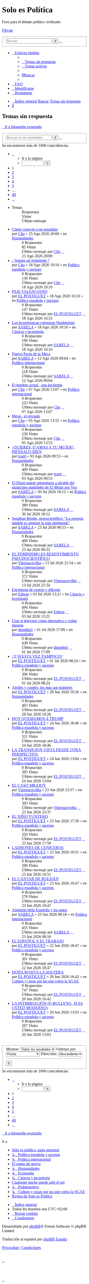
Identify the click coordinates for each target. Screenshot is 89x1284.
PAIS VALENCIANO (29, 291)
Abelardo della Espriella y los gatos (39, 910)
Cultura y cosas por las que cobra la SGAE (45, 981)
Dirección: (49, 1054)
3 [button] (13, 177)
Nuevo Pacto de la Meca (31, 354)
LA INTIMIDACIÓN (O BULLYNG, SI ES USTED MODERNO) (47, 1005)
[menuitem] (39, 62)
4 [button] (13, 181)
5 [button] (13, 186)
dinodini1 (25, 630)
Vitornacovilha (29, 563)
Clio (21, 234)
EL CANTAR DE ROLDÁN (35, 879)
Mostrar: (13, 1049)
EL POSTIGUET (32, 296)
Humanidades (22, 238)
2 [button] (13, 172)
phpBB (35, 1226)
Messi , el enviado (26, 416)
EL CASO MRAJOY (29, 785)
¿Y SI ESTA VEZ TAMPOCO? (37, 656)
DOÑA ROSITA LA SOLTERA (38, 972)
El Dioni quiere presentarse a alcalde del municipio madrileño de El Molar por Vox (44, 485)
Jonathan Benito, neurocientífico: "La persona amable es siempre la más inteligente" (47, 520)
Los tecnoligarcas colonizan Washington (43, 323)
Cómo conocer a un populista (35, 229)
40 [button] (14, 195)
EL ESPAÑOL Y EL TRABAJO (38, 941)
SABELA (26, 327)
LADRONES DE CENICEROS (38, 848)
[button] (13, 154)
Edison (23, 594)
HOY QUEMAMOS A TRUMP (37, 719)
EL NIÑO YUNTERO (30, 816)
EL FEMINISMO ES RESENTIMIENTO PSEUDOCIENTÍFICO (45, 556)
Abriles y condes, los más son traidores (42, 687)
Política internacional (28, 363)
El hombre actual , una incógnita (37, 385)
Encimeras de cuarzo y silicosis (36, 590)
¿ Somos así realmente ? (30, 260)
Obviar (7, 30)
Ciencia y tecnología (28, 331)
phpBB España (55, 1239)
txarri (22, 456)
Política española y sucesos (38, 300)
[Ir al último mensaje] (62, 251)
